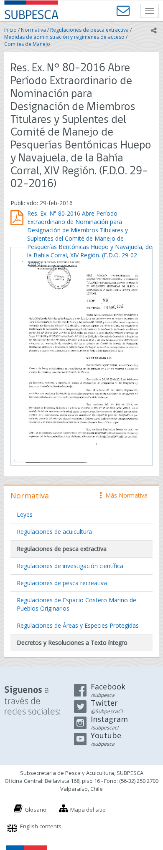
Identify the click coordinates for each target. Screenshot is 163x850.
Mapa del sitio (88, 809)
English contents (40, 826)
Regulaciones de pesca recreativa (62, 583)
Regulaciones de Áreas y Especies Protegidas (78, 625)
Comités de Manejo (27, 44)
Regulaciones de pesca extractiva (89, 29)
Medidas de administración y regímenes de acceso (64, 36)
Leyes (25, 514)
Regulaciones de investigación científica (70, 566)
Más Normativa (124, 495)
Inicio (10, 29)
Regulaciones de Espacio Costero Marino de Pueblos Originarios (76, 604)
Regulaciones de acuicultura (54, 532)
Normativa (33, 29)
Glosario (35, 809)
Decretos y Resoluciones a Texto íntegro (72, 642)
